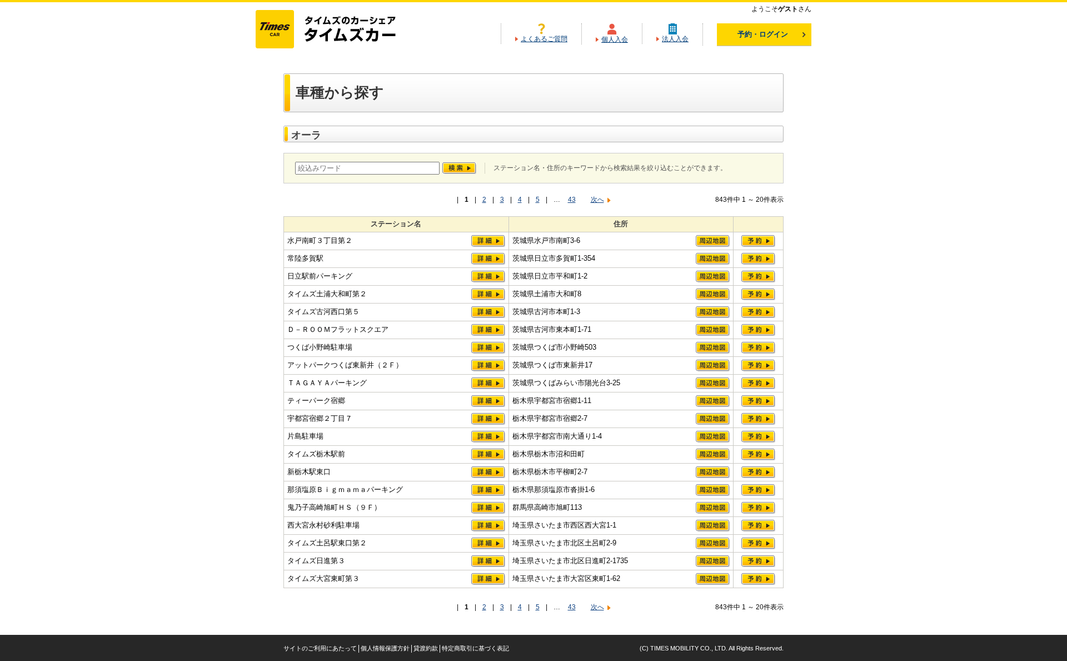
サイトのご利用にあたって (320, 648)
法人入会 (675, 39)
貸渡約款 (425, 648)
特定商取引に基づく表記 (475, 648)
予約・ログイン (762, 34)
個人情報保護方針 (385, 648)
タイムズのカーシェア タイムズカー (335, 30)
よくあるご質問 (544, 39)
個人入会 (614, 39)
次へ (597, 199)
